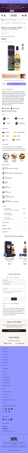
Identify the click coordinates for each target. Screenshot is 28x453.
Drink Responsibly (6, 228)
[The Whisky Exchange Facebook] (3, 419)
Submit (14, 298)
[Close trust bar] (26, 2)
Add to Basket (16, 83)
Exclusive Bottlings (6, 380)
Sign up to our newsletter (14, 330)
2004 (6, 182)
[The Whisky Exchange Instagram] (8, 419)
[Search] (2, 19)
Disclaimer (4, 231)
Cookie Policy (5, 397)
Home (2, 22)
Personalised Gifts (6, 377)
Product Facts (6, 164)
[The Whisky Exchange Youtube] (11, 419)
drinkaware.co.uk (17, 450)
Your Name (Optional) (6, 284)
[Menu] (2, 15)
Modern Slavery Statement (8, 400)
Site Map (4, 371)
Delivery (4, 206)
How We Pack (5, 222)
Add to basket (5, 255)
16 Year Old (8, 178)
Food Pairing (5, 144)
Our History (5, 354)
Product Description (7, 89)
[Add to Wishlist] (24, 27)
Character (5, 128)
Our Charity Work (6, 360)
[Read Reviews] (8, 33)
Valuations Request (6, 385)
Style (3, 114)
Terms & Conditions (7, 391)
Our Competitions (6, 382)
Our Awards (5, 357)
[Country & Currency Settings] (26, 15)
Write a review (5, 288)
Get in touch (9, 343)
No (16, 10)
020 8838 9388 (20, 343)
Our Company (5, 351)
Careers (4, 365)
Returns (4, 225)
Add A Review (5, 280)
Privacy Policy (5, 394)
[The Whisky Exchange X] (6, 419)
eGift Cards (5, 374)
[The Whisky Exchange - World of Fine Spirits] (13, 15)
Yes (12, 10)
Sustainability (5, 362)
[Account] (5, 15)
